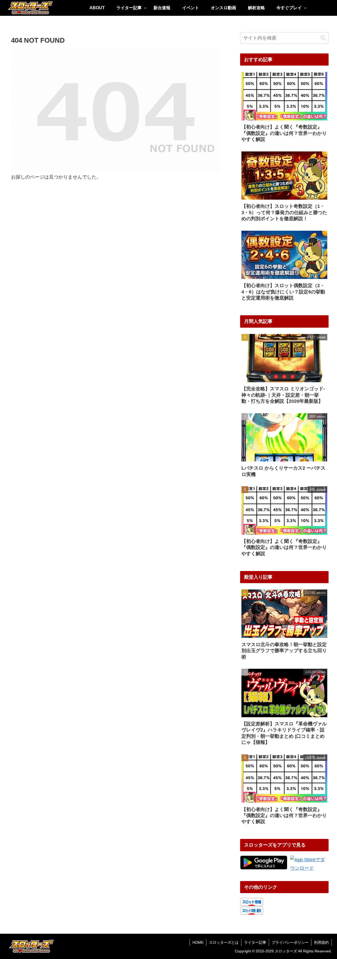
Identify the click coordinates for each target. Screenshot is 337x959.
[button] (323, 38)
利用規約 (321, 942)
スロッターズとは (224, 942)
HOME (198, 942)
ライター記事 (255, 942)
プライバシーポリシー (290, 942)
